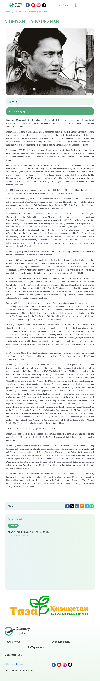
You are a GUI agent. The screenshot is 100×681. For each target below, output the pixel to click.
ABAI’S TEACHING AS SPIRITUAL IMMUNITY (28, 532)
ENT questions (36, 647)
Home (7, 12)
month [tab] (13, 525)
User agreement (61, 641)
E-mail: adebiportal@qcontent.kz (19, 670)
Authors (19, 12)
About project (12, 641)
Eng (65, 5)
